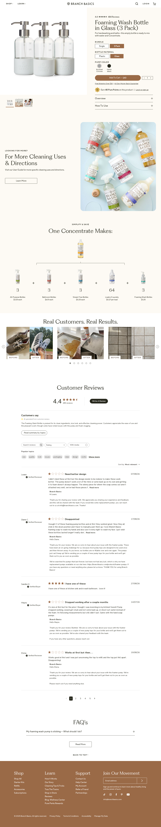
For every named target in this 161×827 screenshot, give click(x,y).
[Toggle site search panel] (137, 3)
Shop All (18, 779)
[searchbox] (30, 445)
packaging (57, 457)
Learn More (21, 181)
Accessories (19, 789)
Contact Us (81, 779)
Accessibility (86, 816)
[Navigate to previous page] (66, 699)
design (75, 457)
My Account (81, 786)
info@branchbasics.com (112, 799)
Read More (80, 744)
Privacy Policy (55, 816)
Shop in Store (51, 793)
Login (146, 4)
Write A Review (99, 401)
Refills (17, 786)
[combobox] (55, 445)
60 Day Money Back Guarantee (126, 84)
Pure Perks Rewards (54, 803)
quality (31, 457)
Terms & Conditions (71, 816)
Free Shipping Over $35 (104, 84)
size (24, 457)
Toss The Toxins (52, 789)
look (39, 457)
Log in (142, 90)
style (67, 457)
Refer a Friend (82, 789)
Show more (94, 457)
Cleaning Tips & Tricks (54, 786)
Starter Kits (19, 782)
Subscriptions (20, 793)
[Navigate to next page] (94, 699)
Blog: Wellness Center (55, 800)
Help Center (81, 782)
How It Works (51, 779)
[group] (10, 103)
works (83, 457)
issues (47, 457)
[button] (70, 363)
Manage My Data (101, 816)
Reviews (48, 796)
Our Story (49, 782)
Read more (94, 487)
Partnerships (81, 793)
